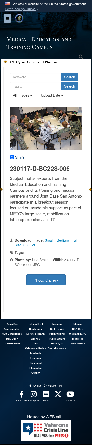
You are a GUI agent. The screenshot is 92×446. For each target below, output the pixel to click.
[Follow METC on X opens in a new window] (58, 395)
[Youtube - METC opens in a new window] (70, 395)
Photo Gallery (46, 280)
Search (69, 77)
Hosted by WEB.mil (44, 417)
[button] (22, 9)
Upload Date (51, 95)
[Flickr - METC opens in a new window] (46, 395)
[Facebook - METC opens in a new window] (21, 395)
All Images (21, 95)
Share (19, 157)
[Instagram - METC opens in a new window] (34, 395)
